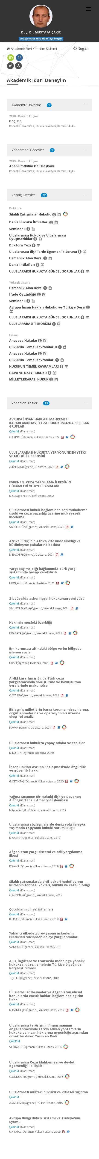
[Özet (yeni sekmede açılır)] (67, 437)
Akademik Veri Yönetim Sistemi (33, 48)
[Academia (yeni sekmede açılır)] (18, 65)
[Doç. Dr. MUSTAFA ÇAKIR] (41, 16)
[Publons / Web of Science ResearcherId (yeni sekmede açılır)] (19, 57)
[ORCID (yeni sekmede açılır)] (11, 57)
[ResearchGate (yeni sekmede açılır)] (10, 65)
